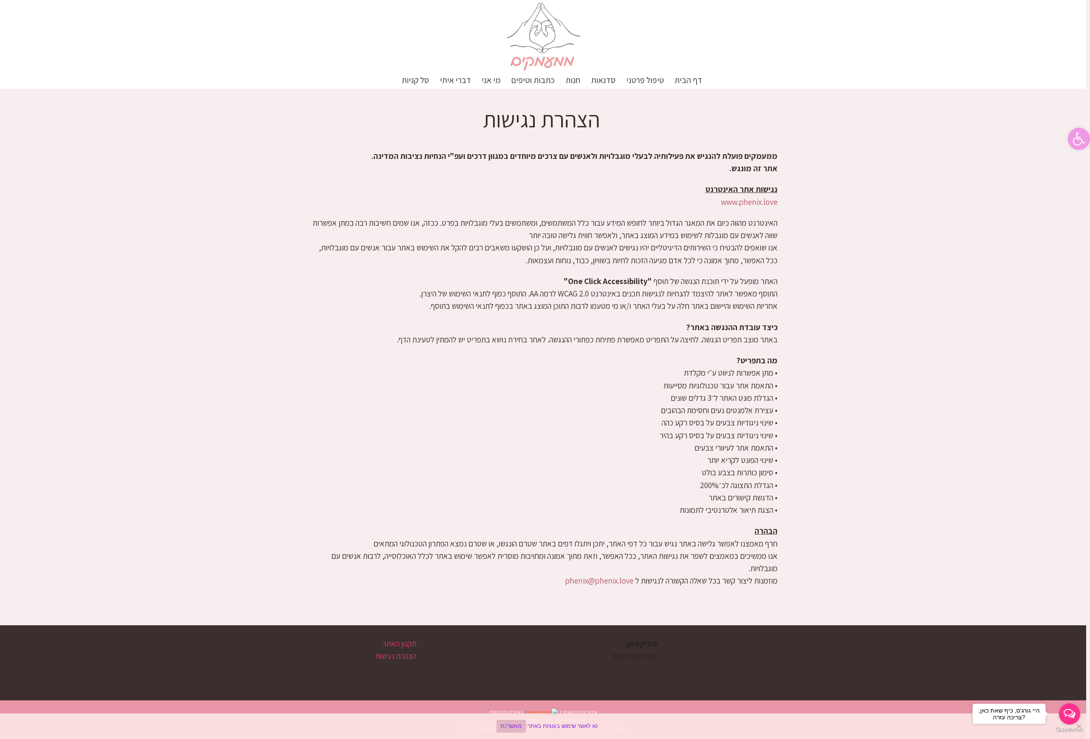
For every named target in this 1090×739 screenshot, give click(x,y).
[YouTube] (638, 689)
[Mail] (609, 689)
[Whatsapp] (624, 689)
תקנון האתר (399, 643)
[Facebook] (653, 689)
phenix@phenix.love (599, 580)
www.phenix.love (749, 202)
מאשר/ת (511, 725)
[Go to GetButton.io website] (1069, 730)
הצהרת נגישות (395, 656)
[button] (387, 80)
